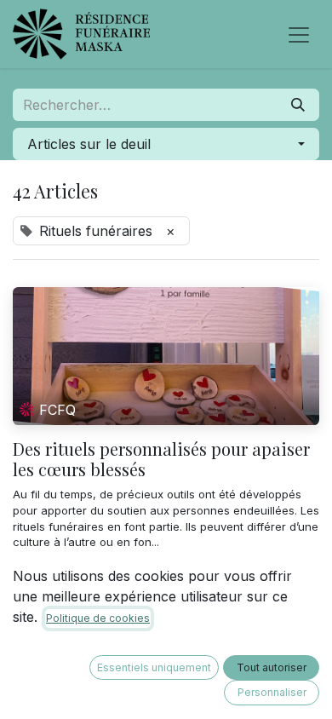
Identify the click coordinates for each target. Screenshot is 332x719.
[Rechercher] (298, 105)
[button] (166, 144)
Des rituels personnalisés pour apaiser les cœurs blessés (161, 459)
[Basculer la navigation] (298, 34)
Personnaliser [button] (272, 692)
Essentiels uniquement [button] (154, 667)
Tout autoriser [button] (271, 667)
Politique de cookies (98, 618)
